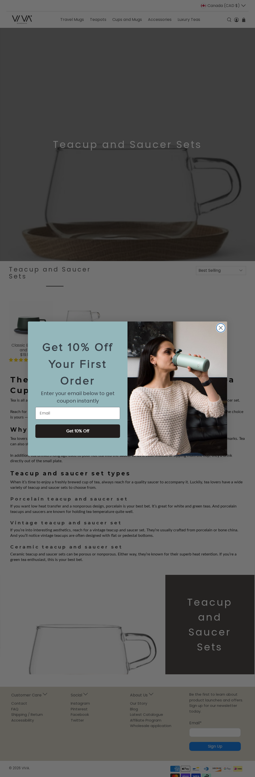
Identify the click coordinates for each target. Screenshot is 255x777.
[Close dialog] (220, 327)
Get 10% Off (77, 431)
